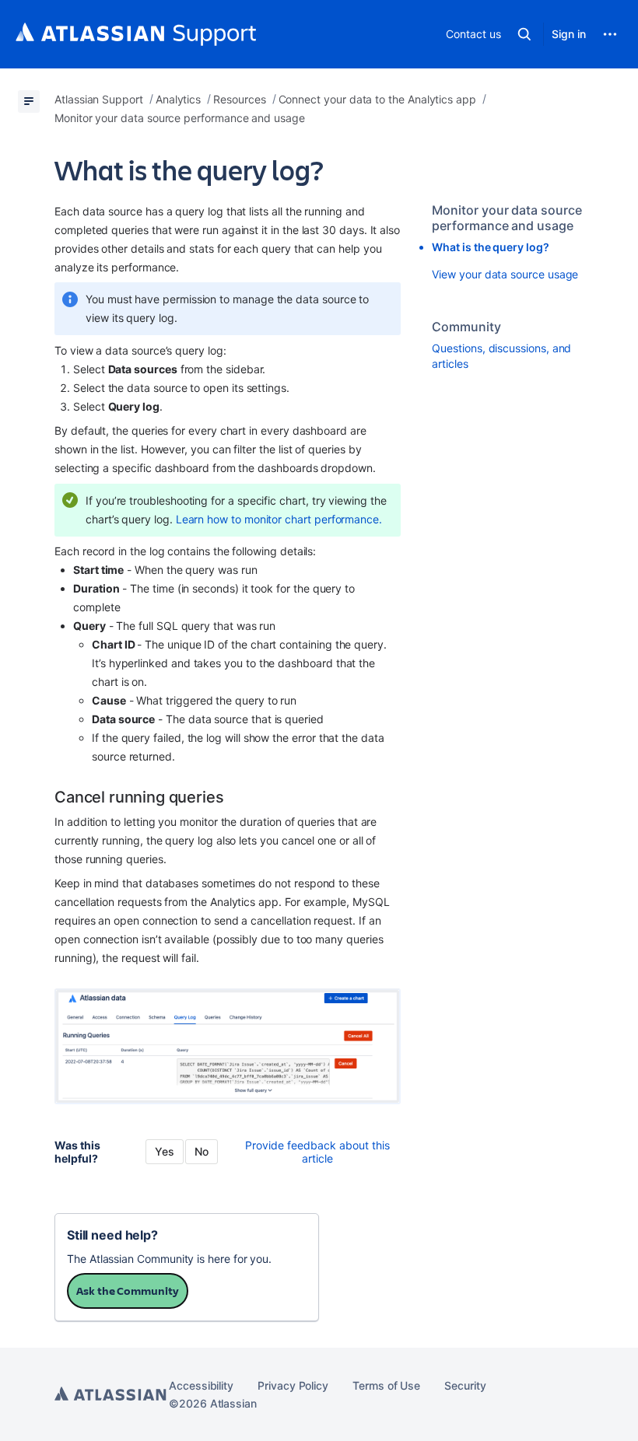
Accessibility (201, 1385)
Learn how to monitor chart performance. (279, 519)
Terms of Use (386, 1385)
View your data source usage (505, 274)
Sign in (569, 33)
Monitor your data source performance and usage (506, 217)
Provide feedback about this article (317, 1151)
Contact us (473, 33)
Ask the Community (127, 1290)
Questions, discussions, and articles (501, 355)
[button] (524, 34)
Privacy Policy (293, 1385)
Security (465, 1385)
